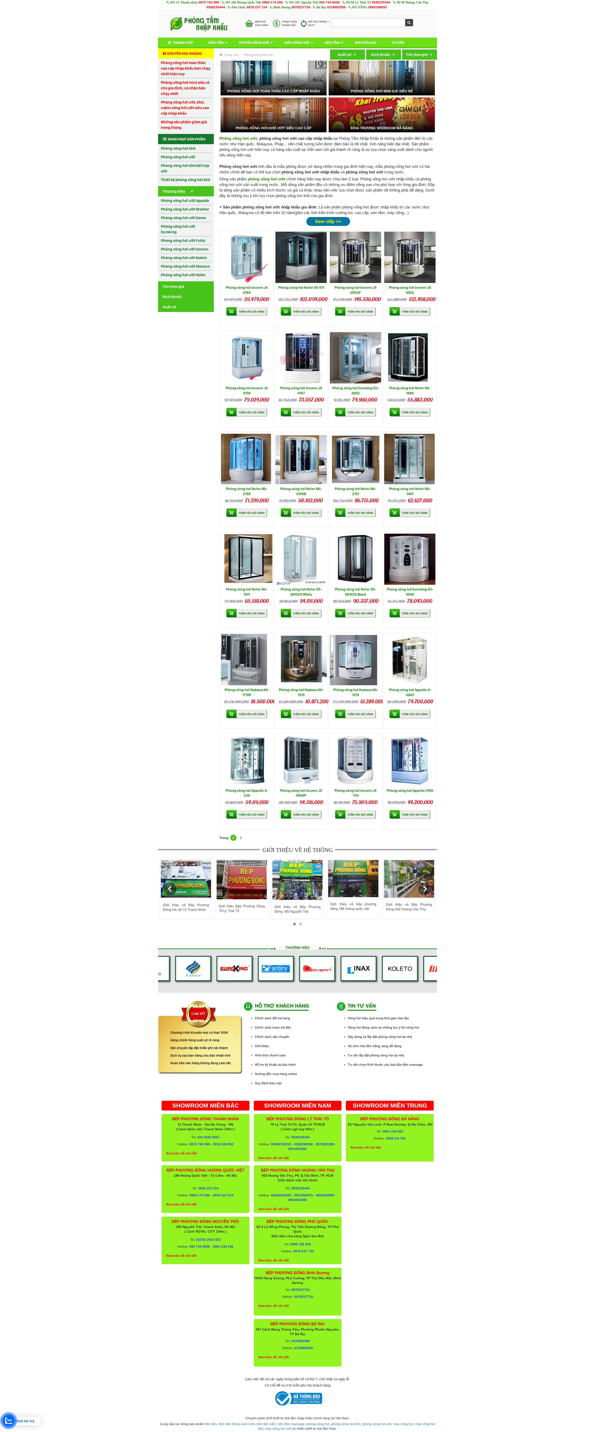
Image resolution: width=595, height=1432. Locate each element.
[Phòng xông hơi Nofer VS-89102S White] (301, 559)
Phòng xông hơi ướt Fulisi (183, 240)
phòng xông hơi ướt (376, 1424)
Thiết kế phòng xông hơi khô (185, 179)
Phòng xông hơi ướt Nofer (183, 275)
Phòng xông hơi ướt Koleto (184, 257)
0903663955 (325, 1195)
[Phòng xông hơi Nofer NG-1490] (410, 357)
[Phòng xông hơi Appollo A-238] (246, 760)
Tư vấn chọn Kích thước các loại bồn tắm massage (385, 1064)
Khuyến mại (365, 42)
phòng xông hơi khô (345, 1424)
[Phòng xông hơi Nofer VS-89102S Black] (355, 559)
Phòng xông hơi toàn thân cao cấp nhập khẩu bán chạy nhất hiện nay (185, 68)
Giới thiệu (262, 1046)
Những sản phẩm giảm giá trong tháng (184, 125)
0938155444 (381, 2)
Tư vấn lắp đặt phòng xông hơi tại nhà (376, 1055)
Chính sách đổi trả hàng (272, 1018)
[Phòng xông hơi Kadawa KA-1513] (355, 659)
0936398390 (303, 1144)
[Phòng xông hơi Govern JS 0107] (301, 357)
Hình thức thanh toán (270, 1055)
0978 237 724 (257, 7)
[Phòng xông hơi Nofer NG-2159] (246, 458)
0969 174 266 (272, 2)
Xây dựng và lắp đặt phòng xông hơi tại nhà (380, 1037)
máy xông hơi (403, 1424)
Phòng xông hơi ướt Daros (183, 217)
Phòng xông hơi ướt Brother (185, 209)
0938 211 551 (396, 1138)
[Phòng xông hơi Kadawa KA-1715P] (246, 659)
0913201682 (297, 1149)
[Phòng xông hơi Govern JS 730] (355, 760)
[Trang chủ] (199, 24)
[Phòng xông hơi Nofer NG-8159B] (301, 458)
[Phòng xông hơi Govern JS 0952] (410, 257)
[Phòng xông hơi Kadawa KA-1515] (301, 659)
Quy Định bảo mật (268, 1083)
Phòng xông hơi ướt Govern (184, 249)
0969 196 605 (300, 1244)
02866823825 (281, 1195)
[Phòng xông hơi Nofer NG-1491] (410, 458)
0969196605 (377, 7)
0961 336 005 (393, 1131)
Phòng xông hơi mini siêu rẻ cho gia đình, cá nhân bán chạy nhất (185, 88)
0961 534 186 (223, 1246)
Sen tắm (332, 42)
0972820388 (325, 1144)
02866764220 (281, 1144)
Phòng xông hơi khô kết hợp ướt (185, 168)
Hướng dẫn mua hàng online (276, 1074)
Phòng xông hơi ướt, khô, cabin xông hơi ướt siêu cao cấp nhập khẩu (185, 108)
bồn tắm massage (291, 1424)
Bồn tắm (216, 42)
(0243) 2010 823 (208, 1239)
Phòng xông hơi (254, 42)
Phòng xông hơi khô (178, 148)
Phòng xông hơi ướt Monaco (185, 266)
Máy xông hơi (296, 42)
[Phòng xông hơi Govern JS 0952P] (355, 257)
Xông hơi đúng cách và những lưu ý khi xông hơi (383, 1027)
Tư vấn (398, 42)
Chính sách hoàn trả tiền (273, 1027)
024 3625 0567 (208, 1137)
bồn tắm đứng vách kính (237, 1424)
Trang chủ (183, 42)
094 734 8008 (329, 2)
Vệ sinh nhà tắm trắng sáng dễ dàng (374, 1046)
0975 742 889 (208, 2)
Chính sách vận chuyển (272, 1037)
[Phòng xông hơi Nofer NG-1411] (246, 559)
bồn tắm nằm (266, 1424)
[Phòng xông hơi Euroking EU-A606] (410, 559)
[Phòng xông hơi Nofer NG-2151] (355, 458)
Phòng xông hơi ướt (178, 157)
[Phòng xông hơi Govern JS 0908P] (301, 760)
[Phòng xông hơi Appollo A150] (410, 760)
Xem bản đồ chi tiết (181, 1153)
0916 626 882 (223, 1144)
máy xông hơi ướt (278, 1428)
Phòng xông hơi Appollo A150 (410, 790)
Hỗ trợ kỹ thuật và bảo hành (275, 1064)
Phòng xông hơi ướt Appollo (185, 200)
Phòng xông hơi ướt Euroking (178, 229)
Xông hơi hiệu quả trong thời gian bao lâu (378, 1018)
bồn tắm (211, 1424)
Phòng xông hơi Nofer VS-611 (301, 287)
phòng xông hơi (317, 1424)
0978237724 (300, 7)
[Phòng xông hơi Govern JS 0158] (246, 357)
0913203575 (303, 1195)
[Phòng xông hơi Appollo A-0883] (410, 659)
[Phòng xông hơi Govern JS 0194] (246, 257)
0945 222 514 (208, 1188)
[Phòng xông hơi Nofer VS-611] (301, 257)
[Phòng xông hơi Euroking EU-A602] (355, 357)
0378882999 (336, 7)
